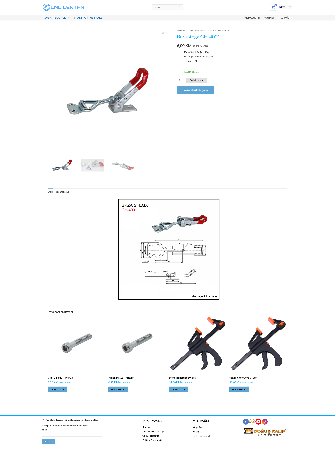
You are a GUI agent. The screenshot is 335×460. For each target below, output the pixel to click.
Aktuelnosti (252, 17)
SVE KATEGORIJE (55, 17)
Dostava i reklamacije (153, 431)
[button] (67, 17)
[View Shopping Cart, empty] (273, 7)
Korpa (196, 431)
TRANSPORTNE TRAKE (88, 17)
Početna (180, 30)
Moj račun (198, 427)
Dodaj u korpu (196, 80)
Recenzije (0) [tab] (62, 191)
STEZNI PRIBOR (192, 30)
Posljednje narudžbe (203, 436)
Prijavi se (48, 441)
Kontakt (269, 17)
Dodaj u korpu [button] (57, 389)
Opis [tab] (50, 191)
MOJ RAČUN (284, 17)
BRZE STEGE (205, 30)
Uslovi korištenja (150, 435)
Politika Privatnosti (152, 440)
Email (45, 429)
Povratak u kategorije (196, 90)
